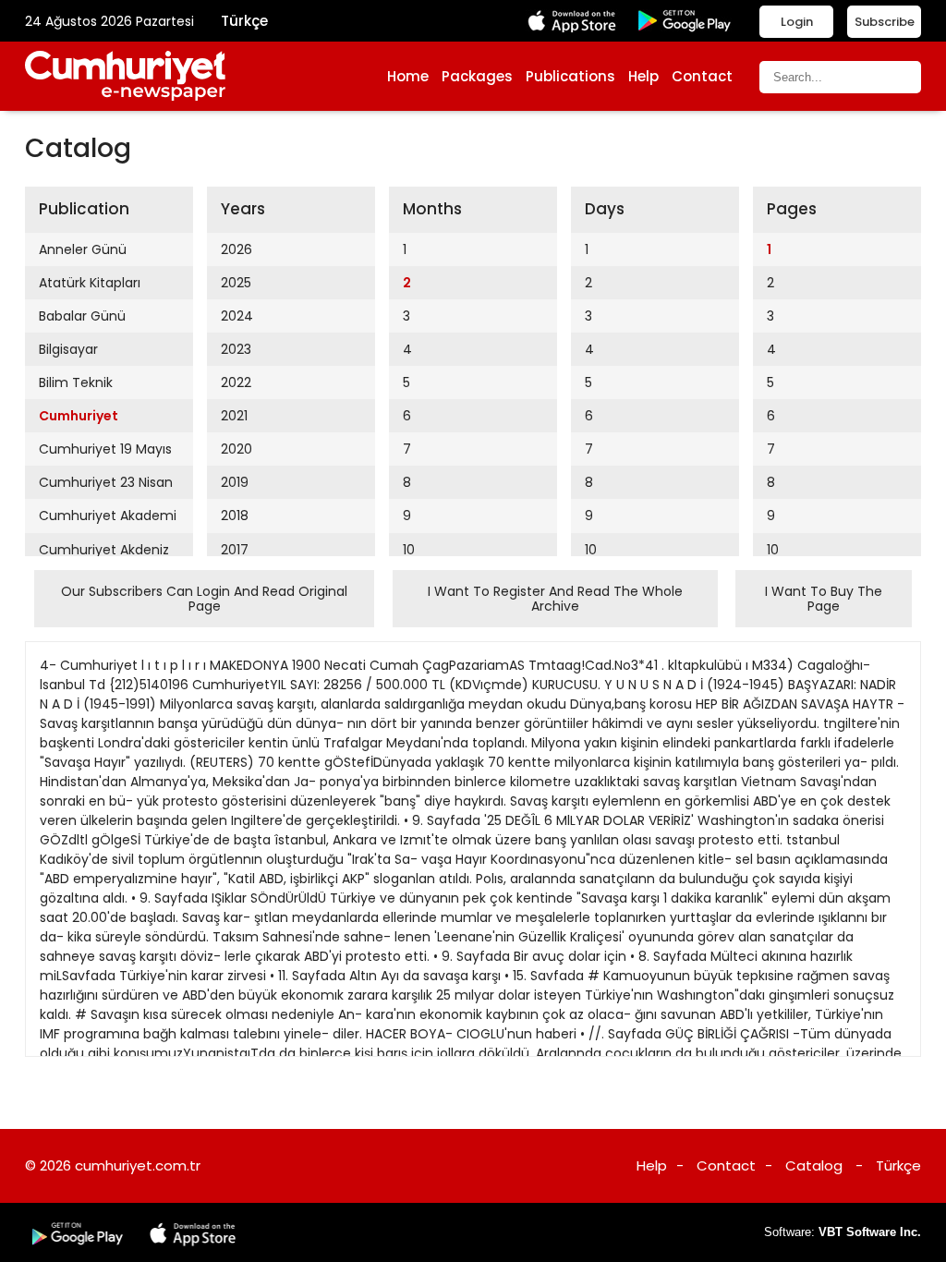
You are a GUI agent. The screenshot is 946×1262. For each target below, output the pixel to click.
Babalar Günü (82, 316)
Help (643, 76)
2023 (236, 349)
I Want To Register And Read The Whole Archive (555, 598)
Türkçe (244, 20)
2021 (234, 416)
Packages (477, 76)
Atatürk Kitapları (89, 282)
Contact (702, 76)
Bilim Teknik (76, 382)
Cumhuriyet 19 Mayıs (105, 449)
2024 (237, 316)
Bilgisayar (68, 349)
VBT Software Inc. (870, 1232)
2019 (235, 482)
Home (408, 76)
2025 (236, 282)
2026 (236, 249)
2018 (235, 515)
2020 (236, 449)
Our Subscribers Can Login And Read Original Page (204, 598)
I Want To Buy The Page (823, 598)
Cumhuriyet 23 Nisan (106, 482)
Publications (570, 76)
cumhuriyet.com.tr (137, 1165)
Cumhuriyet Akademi (107, 515)
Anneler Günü (83, 249)
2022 (236, 382)
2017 (235, 549)
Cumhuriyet (78, 416)
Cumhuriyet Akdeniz (104, 549)
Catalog (814, 1165)
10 (409, 549)
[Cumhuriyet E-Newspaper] (125, 76)
